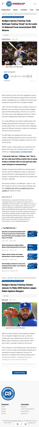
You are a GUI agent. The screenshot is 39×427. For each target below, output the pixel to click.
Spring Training (18, 17)
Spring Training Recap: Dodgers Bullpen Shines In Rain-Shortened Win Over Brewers (14, 246)
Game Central (31, 246)
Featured (31, 236)
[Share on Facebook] (14, 424)
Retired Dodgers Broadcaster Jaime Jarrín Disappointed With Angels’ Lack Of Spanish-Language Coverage (14, 266)
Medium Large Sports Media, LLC (15, 420)
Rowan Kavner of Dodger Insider (21, 152)
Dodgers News (7, 17)
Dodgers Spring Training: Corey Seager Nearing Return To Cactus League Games (13, 256)
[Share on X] (18, 424)
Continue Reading (19, 372)
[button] (3, 4)
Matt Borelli (5, 300)
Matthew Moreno (6, 39)
